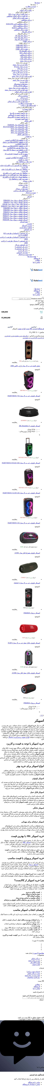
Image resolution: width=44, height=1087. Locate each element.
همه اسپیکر (24, 222)
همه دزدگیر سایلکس (21, 30)
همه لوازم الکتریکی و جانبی (22, 191)
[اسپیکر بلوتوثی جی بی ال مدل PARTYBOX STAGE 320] (28, 459)
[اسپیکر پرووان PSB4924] (28, 699)
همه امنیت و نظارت (25, 103)
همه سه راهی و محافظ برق (18, 179)
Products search (36, 298)
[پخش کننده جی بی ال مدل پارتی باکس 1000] (28, 362)
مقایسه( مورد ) (38, 953)
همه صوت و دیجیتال (25, 254)
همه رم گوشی (23, 160)
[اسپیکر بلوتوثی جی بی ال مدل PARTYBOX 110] (28, 519)
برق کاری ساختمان (33, 977)
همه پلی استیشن (22, 252)
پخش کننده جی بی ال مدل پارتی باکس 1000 (25, 366)
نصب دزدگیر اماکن (33, 973)
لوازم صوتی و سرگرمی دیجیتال (18, 737)
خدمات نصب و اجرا (33, 971)
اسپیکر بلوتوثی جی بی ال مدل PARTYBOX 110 (24, 523)
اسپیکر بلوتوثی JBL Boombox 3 (29, 426)
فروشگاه (37, 290)
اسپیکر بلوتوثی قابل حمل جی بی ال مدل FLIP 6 (24, 643)
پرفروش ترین (23, 336)
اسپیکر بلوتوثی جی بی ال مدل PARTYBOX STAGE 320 (21, 463)
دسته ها (37, 289)
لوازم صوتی (21, 329)
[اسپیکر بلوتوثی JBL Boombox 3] (28, 422)
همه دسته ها (32, 256)
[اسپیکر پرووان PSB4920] (28, 609)
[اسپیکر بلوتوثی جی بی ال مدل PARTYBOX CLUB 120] (28, 489)
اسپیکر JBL (27, 842)
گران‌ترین (33, 338)
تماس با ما (36, 294)
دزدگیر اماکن (35, 959)
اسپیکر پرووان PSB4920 (32, 613)
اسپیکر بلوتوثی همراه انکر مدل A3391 (27, 553)
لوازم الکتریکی (35, 962)
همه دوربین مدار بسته (20, 74)
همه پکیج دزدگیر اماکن (20, 18)
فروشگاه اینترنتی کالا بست (35, 329)
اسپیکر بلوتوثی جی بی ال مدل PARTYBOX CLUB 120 (21, 493)
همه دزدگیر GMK (22, 49)
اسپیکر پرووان (33, 864)
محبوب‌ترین (15, 336)
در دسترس (26, 338)
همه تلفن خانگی (22, 134)
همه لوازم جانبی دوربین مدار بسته (16, 90)
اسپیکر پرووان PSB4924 (32, 703)
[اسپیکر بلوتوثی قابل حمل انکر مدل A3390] (28, 669)
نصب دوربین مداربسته (32, 975)
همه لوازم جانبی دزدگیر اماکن (18, 101)
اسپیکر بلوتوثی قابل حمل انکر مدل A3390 (26, 673)
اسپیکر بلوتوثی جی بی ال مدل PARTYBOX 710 (24, 396)
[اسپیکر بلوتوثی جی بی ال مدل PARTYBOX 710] (28, 392)
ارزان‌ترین (40, 338)
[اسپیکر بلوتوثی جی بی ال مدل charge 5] (28, 579)
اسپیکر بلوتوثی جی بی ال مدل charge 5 (27, 583)
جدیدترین (8, 336)
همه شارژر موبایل (22, 189)
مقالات (37, 292)
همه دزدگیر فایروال (21, 39)
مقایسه (14, 362)
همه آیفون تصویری (21, 119)
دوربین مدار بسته (34, 960)
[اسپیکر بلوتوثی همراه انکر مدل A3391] (28, 549)
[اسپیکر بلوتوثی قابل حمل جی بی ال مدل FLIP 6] (28, 639)
